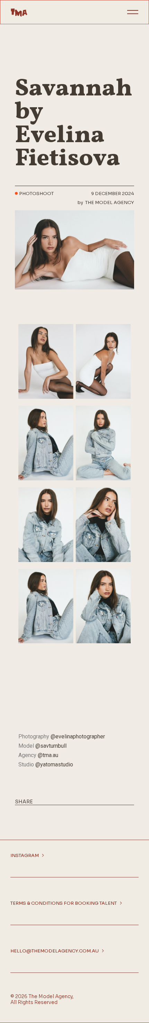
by (106, 202)
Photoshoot (36, 193)
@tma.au (48, 755)
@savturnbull (51, 746)
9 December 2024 (112, 193)
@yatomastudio (54, 764)
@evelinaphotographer (78, 736)
